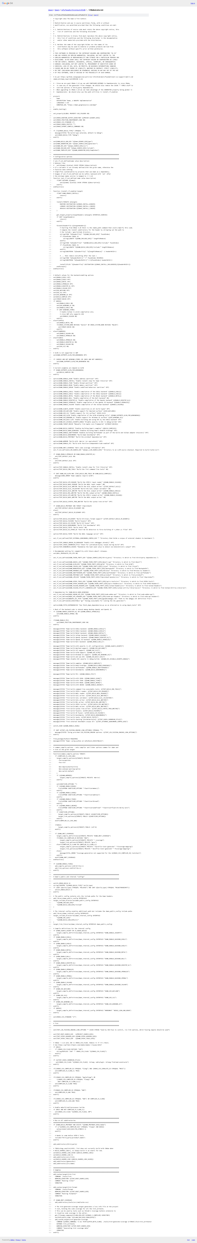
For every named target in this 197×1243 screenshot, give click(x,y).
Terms (24, 1240)
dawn (50, 10)
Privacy (18, 1240)
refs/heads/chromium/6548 (73, 10)
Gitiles (12, 1240)
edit (96, 15)
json (193, 1240)
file (90, 15)
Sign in (193, 3)
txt (188, 1240)
